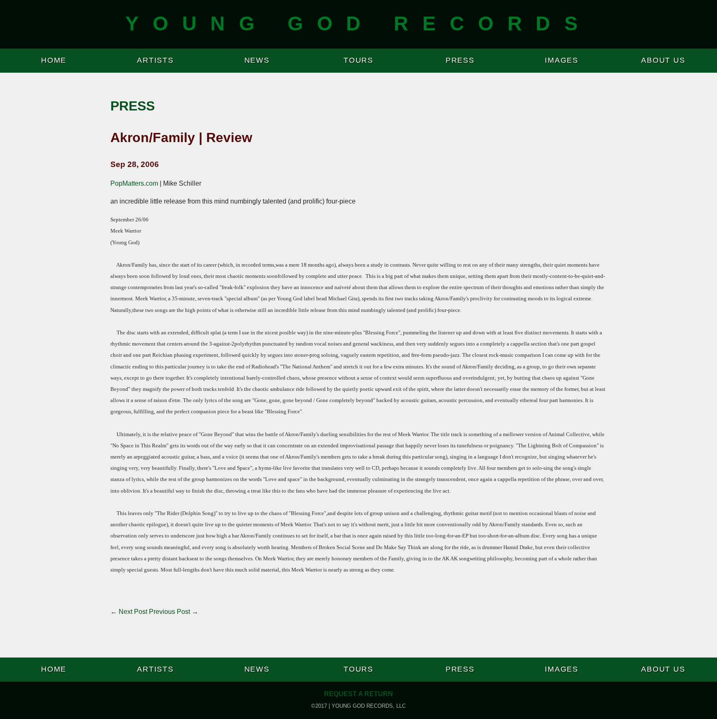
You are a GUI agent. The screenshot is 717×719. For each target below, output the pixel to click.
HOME (53, 60)
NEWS (257, 60)
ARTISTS (155, 60)
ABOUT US (663, 60)
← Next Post (128, 611)
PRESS (460, 60)
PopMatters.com (134, 183)
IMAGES (561, 60)
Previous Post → (173, 611)
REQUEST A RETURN (358, 693)
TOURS (358, 60)
